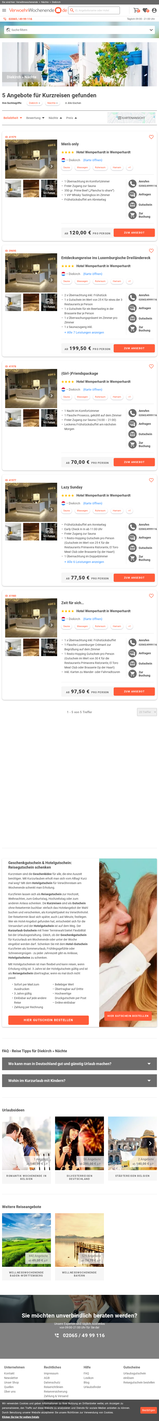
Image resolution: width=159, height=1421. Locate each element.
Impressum (51, 1373)
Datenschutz (52, 1382)
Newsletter (11, 1378)
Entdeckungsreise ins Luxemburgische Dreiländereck (106, 258)
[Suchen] (72, 10)
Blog (86, 1382)
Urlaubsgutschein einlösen (134, 1376)
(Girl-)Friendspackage (79, 373)
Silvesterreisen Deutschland (80, 1177)
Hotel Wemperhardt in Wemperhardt (103, 152)
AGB (47, 1378)
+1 (129, 167)
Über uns (10, 1391)
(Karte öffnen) (92, 160)
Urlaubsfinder (92, 1387)
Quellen (9, 1387)
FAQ (86, 1373)
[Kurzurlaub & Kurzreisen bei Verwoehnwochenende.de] (38, 10)
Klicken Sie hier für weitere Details (20, 1417)
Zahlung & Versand (56, 1396)
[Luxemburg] (63, 160)
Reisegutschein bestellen (139, 1382)
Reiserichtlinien (53, 1387)
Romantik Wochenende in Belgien (26, 1177)
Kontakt (9, 1373)
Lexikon (89, 1378)
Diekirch (74, 160)
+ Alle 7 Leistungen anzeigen (84, 332)
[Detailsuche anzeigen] (79, 30)
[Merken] (151, 137)
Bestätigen (148, 1410)
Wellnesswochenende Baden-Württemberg (26, 1274)
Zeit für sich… (72, 603)
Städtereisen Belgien (132, 1175)
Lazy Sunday (71, 487)
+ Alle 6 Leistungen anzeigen (84, 562)
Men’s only (70, 144)
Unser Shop (11, 1382)
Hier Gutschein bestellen (128, 1016)
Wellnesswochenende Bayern (79, 1274)
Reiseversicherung (55, 1391)
